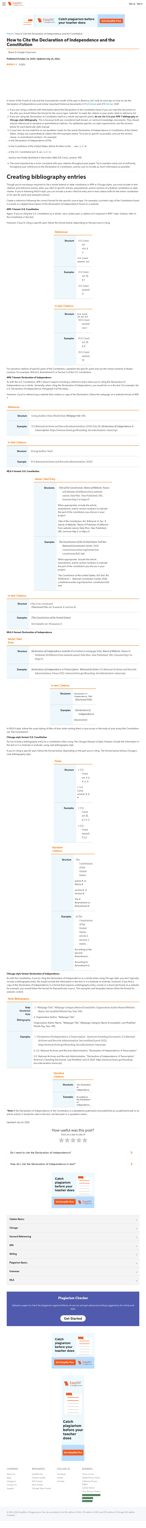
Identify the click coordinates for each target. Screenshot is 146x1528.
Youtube (60, 1481)
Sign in (140, 4)
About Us (11, 1474)
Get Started (73, 1318)
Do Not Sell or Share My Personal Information (91, 1498)
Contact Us (12, 1485)
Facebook (61, 1474)
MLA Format (37, 1485)
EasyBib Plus (37, 1474)
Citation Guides (38, 1478)
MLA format (90, 104)
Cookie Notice (88, 1488)
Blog (9, 1478)
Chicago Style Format (41, 1489)
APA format (107, 104)
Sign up (132, 4)
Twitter (60, 1478)
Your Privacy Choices (91, 1491)
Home (10, 34)
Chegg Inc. (11, 1481)
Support (10, 1489)
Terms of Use (88, 1474)
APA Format (37, 1481)
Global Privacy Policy (91, 1478)
